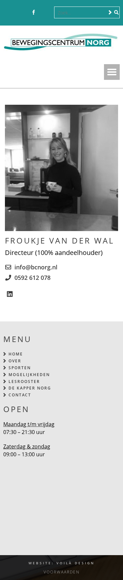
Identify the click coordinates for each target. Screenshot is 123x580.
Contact (20, 395)
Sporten (20, 368)
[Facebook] (33, 13)
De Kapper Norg (30, 388)
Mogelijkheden (29, 374)
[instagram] (43, 13)
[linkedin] (10, 294)
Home (16, 354)
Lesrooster (24, 381)
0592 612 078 (32, 277)
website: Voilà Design (62, 563)
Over (15, 361)
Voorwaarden (62, 572)
